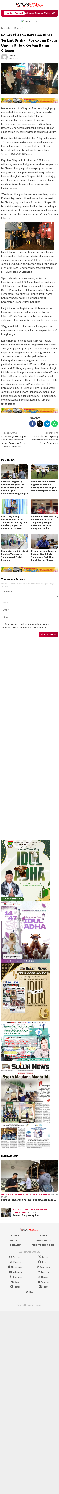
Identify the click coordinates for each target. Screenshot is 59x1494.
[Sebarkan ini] (32, 423)
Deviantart (17, 1277)
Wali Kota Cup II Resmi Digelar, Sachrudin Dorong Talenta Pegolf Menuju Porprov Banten (44, 486)
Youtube (45, 1282)
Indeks (43, 1235)
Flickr (45, 1286)
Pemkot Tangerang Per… (27, 1215)
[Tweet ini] (40, 423)
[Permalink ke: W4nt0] (4, 56)
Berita (4, 1194)
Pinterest (17, 1262)
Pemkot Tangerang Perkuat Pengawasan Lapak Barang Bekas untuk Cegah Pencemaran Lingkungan (14, 487)
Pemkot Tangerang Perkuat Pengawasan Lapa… (28, 1199)
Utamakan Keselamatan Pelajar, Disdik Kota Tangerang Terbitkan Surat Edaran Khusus (44, 555)
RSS (31, 1291)
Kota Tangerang (16, 1194)
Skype (17, 1282)
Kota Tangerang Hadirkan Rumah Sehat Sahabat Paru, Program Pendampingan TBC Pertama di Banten (14, 522)
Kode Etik (15, 1240)
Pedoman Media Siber (43, 1245)
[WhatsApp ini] (54, 423)
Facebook (17, 1257)
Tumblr (45, 1262)
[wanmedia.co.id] (29, 4)
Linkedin (45, 1272)
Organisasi (30, 1194)
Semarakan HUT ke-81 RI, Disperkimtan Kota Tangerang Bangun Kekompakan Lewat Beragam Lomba (44, 522)
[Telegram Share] (47, 423)
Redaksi (15, 1235)
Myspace (45, 1277)
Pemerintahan (43, 1194)
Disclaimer (15, 1245)
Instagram (17, 1272)
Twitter (45, 1257)
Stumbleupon (17, 1267)
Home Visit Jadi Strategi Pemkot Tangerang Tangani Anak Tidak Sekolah (14, 555)
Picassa (17, 1286)
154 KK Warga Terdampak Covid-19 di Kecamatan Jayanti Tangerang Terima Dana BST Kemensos (13, 439)
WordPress (45, 1267)
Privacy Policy (43, 1240)
